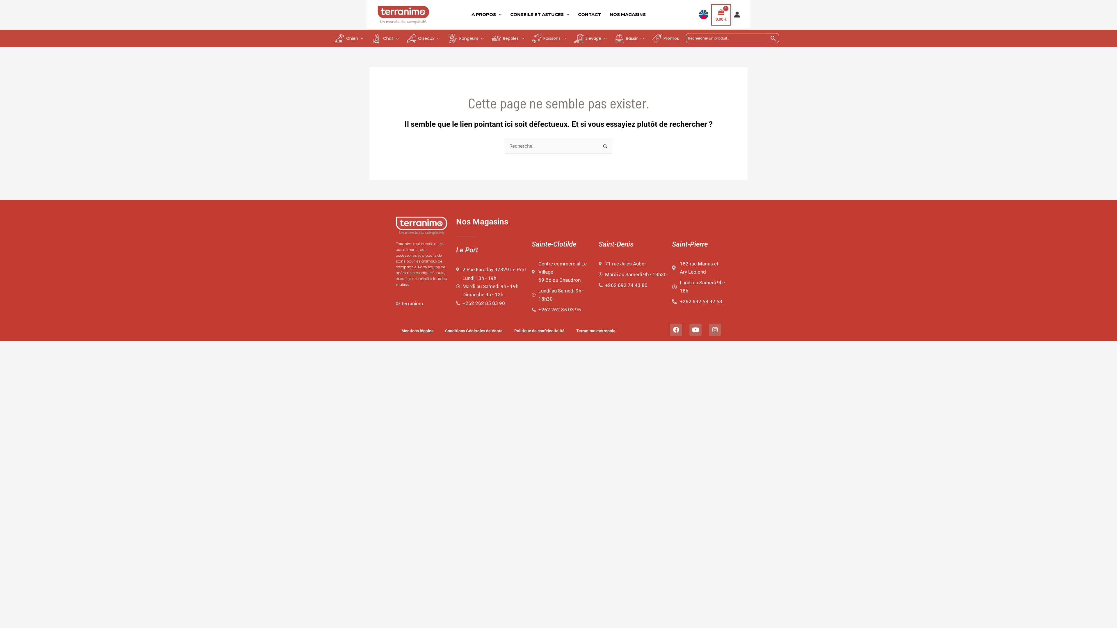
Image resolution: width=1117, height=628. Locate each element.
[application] (498, 14)
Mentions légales (417, 331)
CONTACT (589, 14)
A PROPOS (484, 14)
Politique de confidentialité (539, 331)
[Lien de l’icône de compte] (737, 14)
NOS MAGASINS (628, 14)
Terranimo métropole (596, 331)
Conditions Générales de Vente (474, 331)
